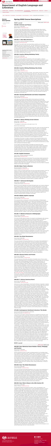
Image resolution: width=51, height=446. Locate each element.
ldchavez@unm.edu (23, 42)
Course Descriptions (25, 15)
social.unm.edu (39, 438)
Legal (40, 440)
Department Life (34, 10)
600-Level (46, 22)
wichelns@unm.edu (25, 385)
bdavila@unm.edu (23, 156)
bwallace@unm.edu (24, 27)
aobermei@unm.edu (25, 198)
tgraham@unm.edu (25, 216)
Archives (31, 15)
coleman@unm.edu (24, 282)
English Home (5, 10)
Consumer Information (38, 441)
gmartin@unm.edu (24, 70)
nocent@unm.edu (25, 239)
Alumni (45, 10)
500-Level (40, 344)
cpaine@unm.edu (23, 350)
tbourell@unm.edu (24, 97)
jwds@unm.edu (27, 183)
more (36, 0)
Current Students (18, 15)
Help (33, 0)
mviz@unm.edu (27, 257)
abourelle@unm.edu (25, 168)
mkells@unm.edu (23, 122)
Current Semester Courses (6, 23)
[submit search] (47, 0)
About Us (41, 10)
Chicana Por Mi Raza (20, 272)
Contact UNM (44, 440)
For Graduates (27, 10)
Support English (6, 12)
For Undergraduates (19, 10)
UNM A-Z (20, 0)
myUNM (24, 0)
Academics (11, 10)
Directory (29, 0)
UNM (3, 15)
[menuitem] (5, 10)
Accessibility (36, 440)
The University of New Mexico (7, 2)
